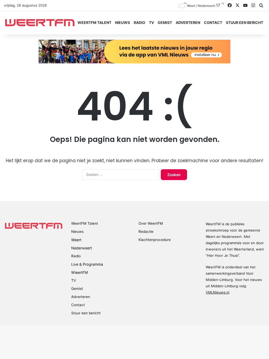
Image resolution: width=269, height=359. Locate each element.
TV (151, 22)
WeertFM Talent (94, 22)
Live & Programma (87, 264)
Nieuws (122, 22)
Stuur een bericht (244, 22)
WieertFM (79, 272)
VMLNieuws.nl (217, 292)
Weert (76, 240)
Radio (139, 22)
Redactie (145, 231)
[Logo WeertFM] (40, 23)
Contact (213, 22)
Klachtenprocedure (154, 240)
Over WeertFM (150, 223)
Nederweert (81, 248)
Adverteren (188, 22)
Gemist (165, 22)
